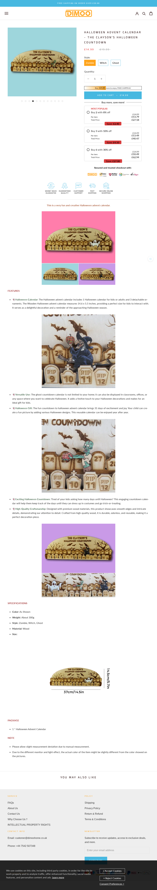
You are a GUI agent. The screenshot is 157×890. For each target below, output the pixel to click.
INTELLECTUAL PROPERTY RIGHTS (29, 825)
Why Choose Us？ (18, 819)
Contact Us (14, 813)
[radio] (113, 116)
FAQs (11, 802)
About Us (13, 808)
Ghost (115, 62)
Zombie (90, 62)
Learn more (58, 877)
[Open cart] (150, 13)
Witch (103, 62)
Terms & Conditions (95, 819)
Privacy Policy (92, 808)
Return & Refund (94, 813)
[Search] (144, 13)
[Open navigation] (6, 13)
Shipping (89, 802)
